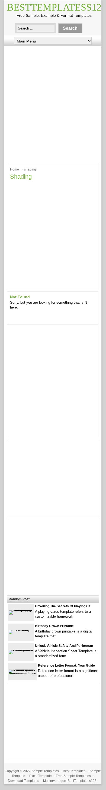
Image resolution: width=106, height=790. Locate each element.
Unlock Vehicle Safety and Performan (64, 646)
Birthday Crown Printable (54, 626)
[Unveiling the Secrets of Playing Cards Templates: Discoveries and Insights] (21, 610)
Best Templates (74, 771)
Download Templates (23, 781)
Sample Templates (45, 771)
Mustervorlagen (54, 781)
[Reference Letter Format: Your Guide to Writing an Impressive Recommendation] (22, 674)
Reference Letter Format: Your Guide (66, 665)
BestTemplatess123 (82, 781)
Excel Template (40, 776)
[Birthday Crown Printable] (21, 630)
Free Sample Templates (73, 776)
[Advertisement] (53, 103)
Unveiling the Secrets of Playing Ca (63, 606)
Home (14, 169)
